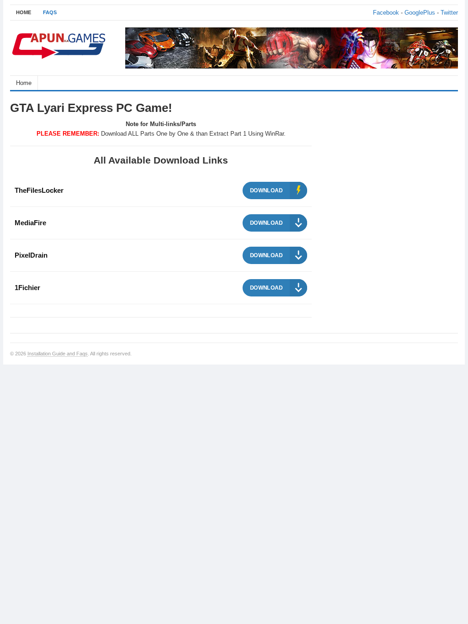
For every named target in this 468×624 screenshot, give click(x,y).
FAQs (50, 12)
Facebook (386, 12)
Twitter (449, 12)
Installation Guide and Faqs (57, 353)
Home (24, 82)
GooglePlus (419, 12)
